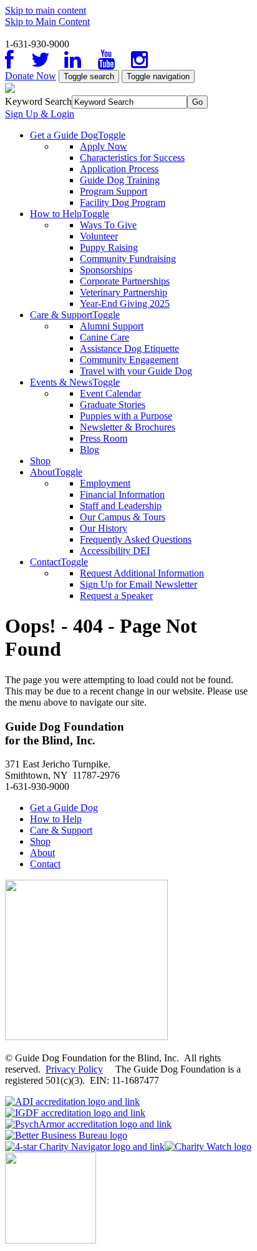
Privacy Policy (74, 1069)
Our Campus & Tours (122, 517)
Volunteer (99, 236)
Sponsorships (106, 270)
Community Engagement (129, 359)
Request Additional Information (142, 573)
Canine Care (104, 337)
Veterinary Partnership (123, 292)
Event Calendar (110, 393)
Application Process (119, 168)
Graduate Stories (112, 404)
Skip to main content (45, 10)
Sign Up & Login (39, 114)
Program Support (113, 191)
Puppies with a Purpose (126, 416)
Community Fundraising (128, 258)
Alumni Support (111, 326)
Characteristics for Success (132, 157)
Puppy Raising (109, 247)
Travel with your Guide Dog (136, 371)
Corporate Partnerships (125, 281)
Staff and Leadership (121, 505)
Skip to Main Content (47, 21)
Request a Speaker (116, 595)
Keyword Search (38, 101)
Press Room (103, 438)
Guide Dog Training (120, 180)
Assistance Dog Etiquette (129, 348)
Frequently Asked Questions (136, 539)
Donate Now (30, 76)
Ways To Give (108, 225)
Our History (103, 528)
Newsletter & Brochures (127, 427)
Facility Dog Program (122, 202)
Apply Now (103, 146)
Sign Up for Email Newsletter (138, 584)
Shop (40, 460)
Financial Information (122, 494)
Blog (89, 449)
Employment (105, 483)
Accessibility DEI (115, 550)
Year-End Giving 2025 (125, 303)
